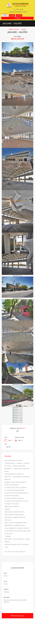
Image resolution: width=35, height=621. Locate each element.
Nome (5, 573)
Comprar (4, 15)
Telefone (6, 589)
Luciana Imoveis (17, 568)
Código (19, 15)
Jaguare (23, 29)
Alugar (12, 15)
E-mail (5, 581)
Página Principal (14, 29)
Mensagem (7, 597)
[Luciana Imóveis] (17, 7)
